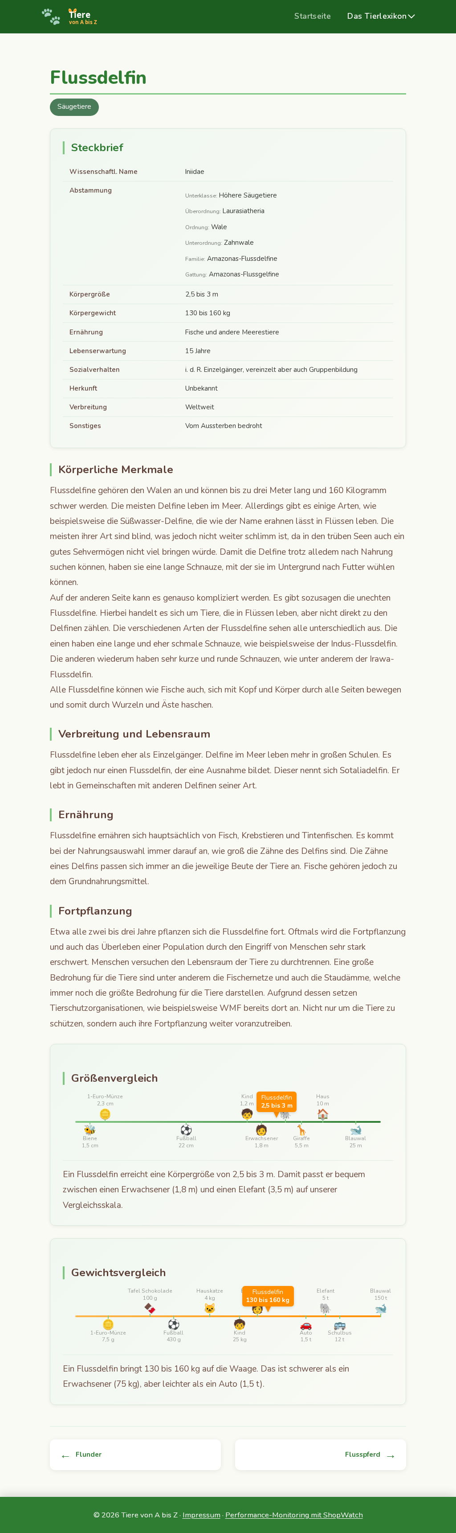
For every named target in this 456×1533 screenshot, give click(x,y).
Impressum (201, 1515)
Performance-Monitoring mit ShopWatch (294, 1515)
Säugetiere (74, 106)
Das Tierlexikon (377, 16)
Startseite (312, 16)
